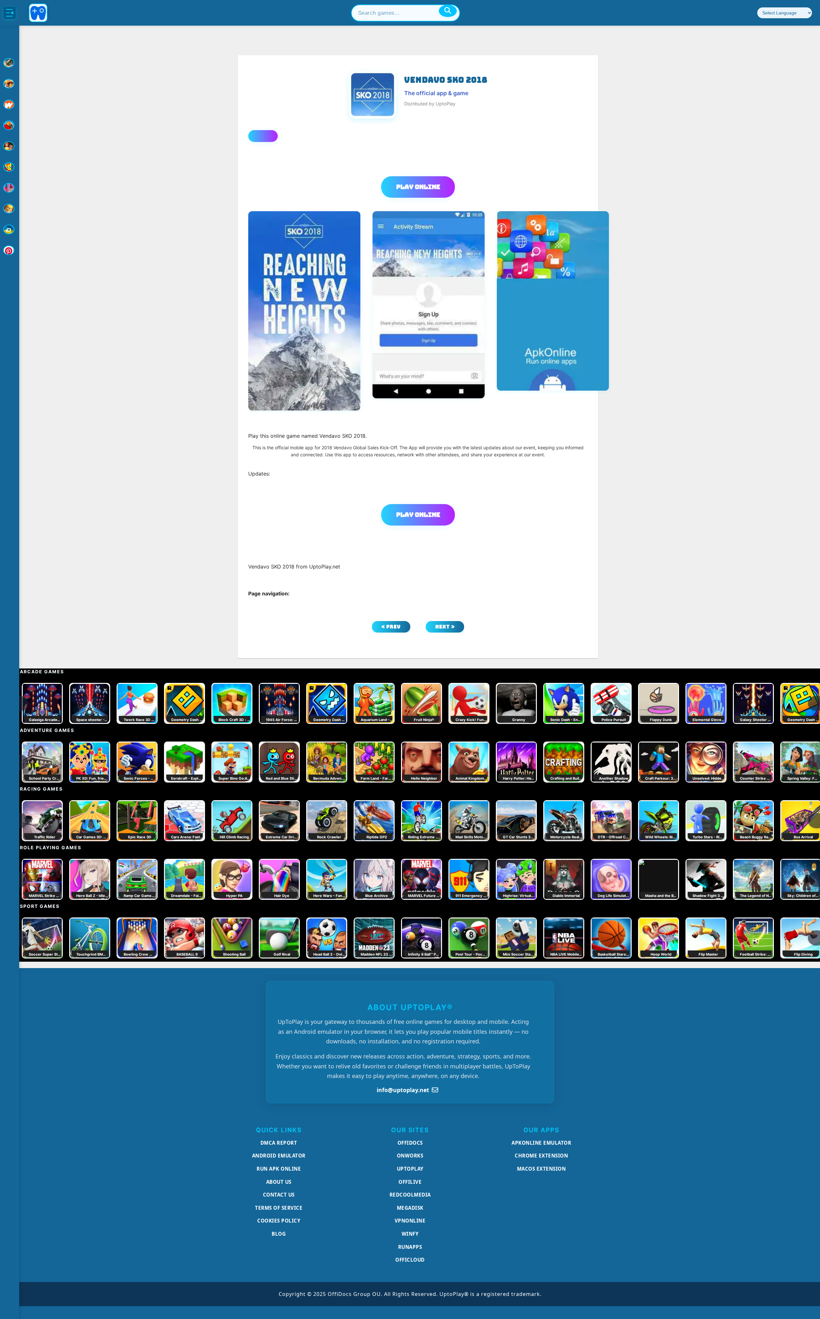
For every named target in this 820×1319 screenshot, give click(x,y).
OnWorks (410, 1155)
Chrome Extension (541, 1155)
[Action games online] (9, 63)
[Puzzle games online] (9, 146)
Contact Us (279, 1194)
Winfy (410, 1234)
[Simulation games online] (9, 167)
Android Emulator (279, 1155)
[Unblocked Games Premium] (9, 250)
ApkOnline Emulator (541, 1143)
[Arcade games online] (9, 83)
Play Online (418, 187)
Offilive (410, 1182)
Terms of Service (278, 1208)
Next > (445, 627)
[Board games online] (9, 104)
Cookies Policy (278, 1220)
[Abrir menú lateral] (9, 12)
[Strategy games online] (9, 208)
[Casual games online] (9, 125)
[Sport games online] (9, 188)
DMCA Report (278, 1143)
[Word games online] (9, 229)
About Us (278, 1182)
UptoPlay (410, 1169)
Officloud (410, 1260)
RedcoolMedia (410, 1194)
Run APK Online (279, 1169)
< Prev (391, 627)
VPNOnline (410, 1220)
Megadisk (410, 1208)
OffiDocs (410, 1143)
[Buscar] (448, 11)
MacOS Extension (541, 1169)
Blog (279, 1234)
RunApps (410, 1247)
